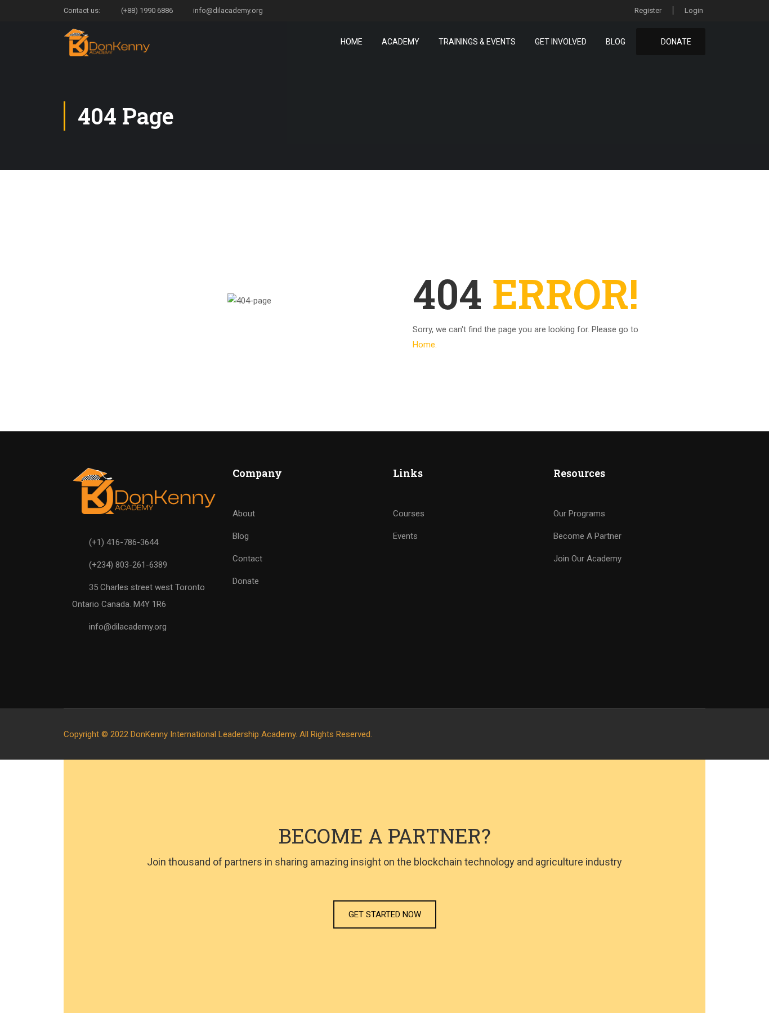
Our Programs (579, 513)
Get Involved (561, 41)
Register (647, 10)
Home (352, 41)
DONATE (675, 41)
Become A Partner (587, 536)
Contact (247, 559)
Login (694, 10)
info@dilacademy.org (228, 10)
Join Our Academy (587, 559)
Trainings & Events (477, 41)
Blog (615, 41)
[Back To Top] (746, 993)
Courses (408, 513)
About (244, 513)
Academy (400, 41)
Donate (246, 581)
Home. (425, 345)
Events (405, 536)
